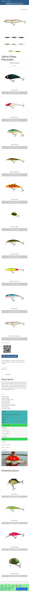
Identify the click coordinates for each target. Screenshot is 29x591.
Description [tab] (8, 374)
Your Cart (6, 1)
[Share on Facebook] (1, 586)
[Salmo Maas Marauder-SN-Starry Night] (7, 37)
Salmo (26, 9)
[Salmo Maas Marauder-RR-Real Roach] (14, 44)
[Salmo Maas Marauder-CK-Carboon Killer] (21, 37)
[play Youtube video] (14, 459)
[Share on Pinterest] (9, 586)
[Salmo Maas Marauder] (18, 51)
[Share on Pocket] (16, 586)
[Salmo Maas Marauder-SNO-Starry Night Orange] (14, 37)
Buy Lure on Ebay (21, 589)
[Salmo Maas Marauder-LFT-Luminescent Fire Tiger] (14, 22)
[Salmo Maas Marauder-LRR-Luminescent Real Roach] (21, 44)
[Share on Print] (12, 586)
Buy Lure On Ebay (14, 92)
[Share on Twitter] (5, 586)
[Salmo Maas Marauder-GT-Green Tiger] (11, 51)
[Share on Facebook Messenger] (20, 586)
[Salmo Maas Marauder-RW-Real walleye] (7, 44)
